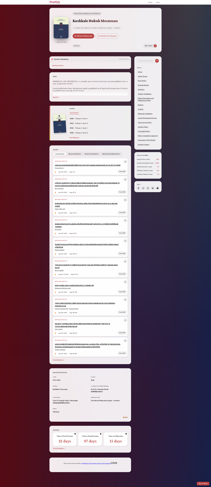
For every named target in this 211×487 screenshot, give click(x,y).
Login (158, 2)
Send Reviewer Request (107, 36)
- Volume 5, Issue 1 (79, 128)
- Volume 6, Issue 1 (79, 118)
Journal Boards (143, 85)
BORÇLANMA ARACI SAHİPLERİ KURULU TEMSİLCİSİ (74, 285)
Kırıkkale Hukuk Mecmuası (95, 21)
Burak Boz (58, 229)
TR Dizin (76, 45)
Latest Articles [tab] (60, 154)
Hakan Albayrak (60, 209)
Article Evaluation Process (147, 118)
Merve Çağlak (59, 270)
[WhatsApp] (143, 188)
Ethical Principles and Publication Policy (146, 99)
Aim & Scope (142, 76)
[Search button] (157, 61)
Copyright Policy (144, 131)
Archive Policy (143, 127)
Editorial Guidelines (145, 114)
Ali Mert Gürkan (60, 349)
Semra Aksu (58, 329)
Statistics (141, 89)
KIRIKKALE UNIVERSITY (91, 13)
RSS (126, 417)
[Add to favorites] (125, 161)
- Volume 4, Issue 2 (79, 133)
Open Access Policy (145, 122)
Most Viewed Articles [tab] (91, 154)
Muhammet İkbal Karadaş (62, 288)
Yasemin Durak (73, 308)
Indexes (140, 105)
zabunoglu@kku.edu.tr (61, 403)
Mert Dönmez (59, 188)
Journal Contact (143, 144)
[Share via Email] (157, 188)
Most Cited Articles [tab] (74, 154)
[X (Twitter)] (147, 188)
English (150, 2)
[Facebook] (138, 188)
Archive (140, 109)
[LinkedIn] (152, 188)
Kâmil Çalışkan (59, 250)
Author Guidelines (144, 94)
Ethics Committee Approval (148, 136)
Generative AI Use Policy (147, 140)
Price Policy (142, 81)
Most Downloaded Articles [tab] (111, 154)
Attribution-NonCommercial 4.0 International (96, 463)
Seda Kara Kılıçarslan (61, 308)
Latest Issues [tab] (74, 112)
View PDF (122, 171)
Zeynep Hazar (59, 168)
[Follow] (155, 45)
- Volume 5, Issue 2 (79, 123)
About (140, 72)
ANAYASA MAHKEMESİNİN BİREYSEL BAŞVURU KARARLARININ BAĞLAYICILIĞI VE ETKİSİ (87, 165)
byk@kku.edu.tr (97, 391)
